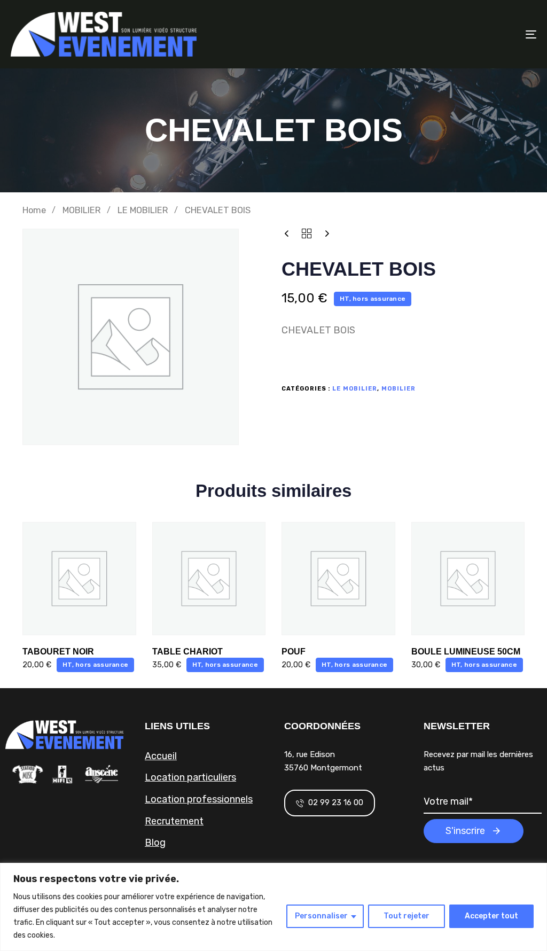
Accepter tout (491, 916)
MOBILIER (81, 210)
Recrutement (174, 821)
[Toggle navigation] (448, 34)
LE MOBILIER (143, 210)
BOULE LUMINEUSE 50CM (465, 651)
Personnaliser (321, 916)
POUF (294, 651)
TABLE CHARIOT (187, 651)
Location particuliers (190, 777)
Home (34, 210)
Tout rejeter (406, 916)
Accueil (161, 756)
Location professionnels (199, 799)
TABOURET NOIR (58, 651)
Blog (155, 842)
